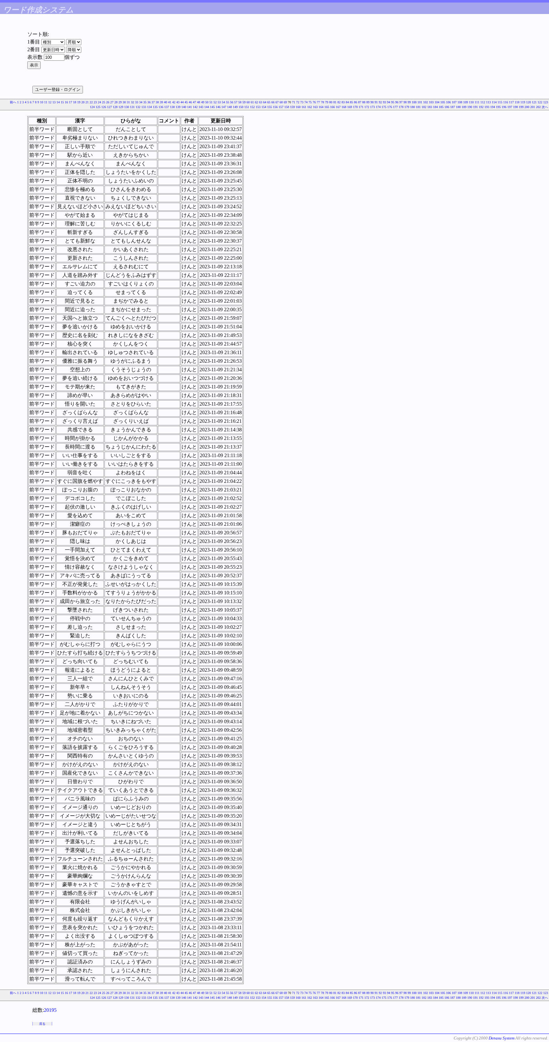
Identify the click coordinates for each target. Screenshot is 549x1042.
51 (211, 102)
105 (442, 102)
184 (435, 107)
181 (418, 107)
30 (124, 102)
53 (219, 102)
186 (446, 107)
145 (212, 107)
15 (62, 102)
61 (252, 102)
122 (540, 102)
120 (528, 102)
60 (248, 102)
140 (183, 107)
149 (235, 107)
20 (83, 102)
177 (395, 107)
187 (452, 107)
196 (504, 107)
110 (471, 102)
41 (169, 102)
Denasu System (501, 1038)
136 (161, 107)
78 (322, 102)
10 (41, 102)
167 (338, 107)
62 (256, 102)
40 (165, 102)
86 (355, 102)
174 (378, 107)
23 (95, 102)
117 (511, 102)
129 (121, 107)
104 (437, 102)
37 (153, 102)
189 (464, 107)
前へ (13, 102)
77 (318, 102)
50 (206, 102)
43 (178, 102)
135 (155, 107)
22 (91, 102)
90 (372, 102)
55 (227, 102)
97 (401, 102)
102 (425, 102)
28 (116, 102)
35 (144, 102)
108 (460, 102)
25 (103, 102)
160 (298, 107)
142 (195, 107)
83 (343, 102)
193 (487, 107)
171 (361, 107)
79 (326, 102)
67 (277, 102)
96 (396, 102)
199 (521, 107)
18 (74, 102)
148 (229, 107)
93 (384, 102)
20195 (50, 1010)
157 (281, 107)
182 (424, 107)
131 (132, 107)
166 (332, 107)
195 (498, 107)
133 (143, 107)
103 (431, 102)
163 (315, 107)
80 (330, 102)
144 (206, 107)
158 (286, 107)
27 (111, 102)
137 (166, 107)
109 (465, 102)
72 (297, 102)
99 (409, 102)
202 (538, 107)
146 (218, 107)
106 (448, 102)
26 (107, 102)
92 (380, 102)
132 (138, 107)
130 (126, 107)
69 (285, 102)
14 (58, 102)
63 (260, 102)
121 (534, 102)
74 (306, 102)
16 (66, 102)
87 (359, 102)
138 (172, 107)
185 (441, 107)
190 (469, 107)
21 (87, 102)
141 (189, 107)
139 (178, 107)
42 (173, 102)
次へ (545, 107)
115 (500, 102)
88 (363, 102)
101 (419, 102)
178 (401, 107)
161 (304, 107)
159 (292, 107)
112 (482, 102)
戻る (42, 1023)
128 (115, 107)
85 (351, 102)
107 (454, 102)
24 (99, 102)
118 (517, 102)
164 (321, 107)
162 (309, 107)
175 (384, 107)
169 (349, 107)
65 (268, 102)
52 (215, 102)
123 (545, 102)
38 (157, 102)
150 (241, 107)
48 (198, 102)
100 (414, 102)
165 (326, 107)
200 (527, 107)
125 (98, 107)
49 (202, 102)
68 (281, 102)
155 (269, 107)
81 (334, 102)
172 (366, 107)
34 (140, 102)
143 (201, 107)
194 (492, 107)
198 (515, 107)
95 (392, 102)
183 (429, 107)
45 (186, 102)
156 (275, 107)
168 (344, 107)
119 (522, 102)
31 (128, 102)
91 (376, 102)
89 (367, 102)
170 (355, 107)
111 (477, 102)
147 (223, 107)
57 (235, 102)
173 (372, 107)
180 (412, 107)
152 (252, 107)
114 (494, 102)
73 (301, 102)
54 (223, 102)
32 (132, 102)
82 (339, 102)
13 (54, 102)
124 (92, 107)
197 (509, 107)
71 (293, 102)
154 (263, 107)
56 (231, 102)
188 (458, 107)
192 (481, 107)
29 (120, 102)
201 (532, 107)
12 (49, 102)
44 (182, 102)
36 (149, 102)
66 (272, 102)
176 (389, 107)
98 (405, 102)
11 (45, 102)
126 (103, 107)
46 (190, 102)
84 (347, 102)
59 (244, 102)
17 (70, 102)
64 (264, 102)
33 (136, 102)
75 (310, 102)
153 (258, 107)
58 (239, 102)
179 (406, 107)
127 (109, 107)
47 (194, 102)
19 (78, 102)
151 (246, 107)
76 (314, 102)
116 (505, 102)
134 (149, 107)
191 (475, 107)
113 (488, 102)
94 (388, 102)
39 (161, 102)
